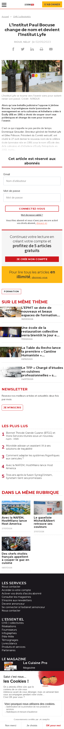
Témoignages (10, 640)
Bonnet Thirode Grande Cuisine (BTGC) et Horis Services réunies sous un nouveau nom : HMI (30, 436)
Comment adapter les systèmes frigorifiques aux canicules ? (32, 457)
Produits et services (13, 646)
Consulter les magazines (16, 596)
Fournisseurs (9, 629)
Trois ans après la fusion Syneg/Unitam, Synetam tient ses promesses (29, 476)
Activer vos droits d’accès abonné (21, 593)
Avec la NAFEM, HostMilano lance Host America (29, 467)
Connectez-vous (32, 208)
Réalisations (9, 626)
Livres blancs (9, 643)
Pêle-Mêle (8, 636)
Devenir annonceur (13, 603)
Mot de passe (11, 190)
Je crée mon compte (32, 259)
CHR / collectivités (22, 16)
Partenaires (8, 650)
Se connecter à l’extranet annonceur (23, 607)
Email (6, 174)
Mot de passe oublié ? (32, 215)
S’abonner (52, 4)
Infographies (9, 633)
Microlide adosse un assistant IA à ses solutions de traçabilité (28, 447)
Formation (11, 291)
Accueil (5, 16)
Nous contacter (11, 586)
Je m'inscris (12, 407)
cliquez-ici (41, 223)
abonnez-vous (39, 277)
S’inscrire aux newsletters (17, 600)
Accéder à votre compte (16, 590)
